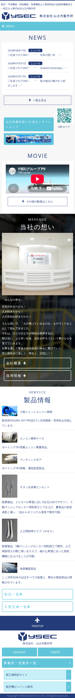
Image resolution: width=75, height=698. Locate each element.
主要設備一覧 (15, 606)
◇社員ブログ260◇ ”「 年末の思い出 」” (34, 55)
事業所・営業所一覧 (20, 663)
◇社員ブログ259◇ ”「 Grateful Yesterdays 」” (37, 68)
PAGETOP (37, 626)
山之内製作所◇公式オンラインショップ (29, 124)
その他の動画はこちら (39, 201)
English (55, 652)
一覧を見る (39, 100)
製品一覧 (12, 594)
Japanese (19, 652)
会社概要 (14, 363)
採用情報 (14, 375)
